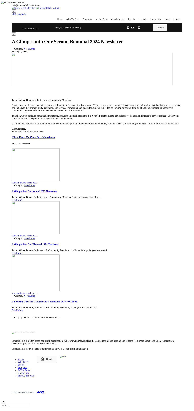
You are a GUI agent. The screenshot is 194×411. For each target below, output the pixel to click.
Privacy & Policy (26, 375)
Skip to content (19, 14)
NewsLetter (29, 49)
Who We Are (72, 19)
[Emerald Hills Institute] (36, 8)
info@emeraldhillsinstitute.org (68, 27)
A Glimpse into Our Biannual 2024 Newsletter (35, 244)
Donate (167, 19)
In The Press (101, 19)
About (21, 359)
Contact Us (155, 19)
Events (131, 19)
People (21, 364)
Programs (87, 19)
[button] (160, 27)
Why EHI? (23, 362)
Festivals (143, 19)
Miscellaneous (117, 19)
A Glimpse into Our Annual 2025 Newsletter (34, 191)
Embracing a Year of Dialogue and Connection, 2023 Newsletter (44, 301)
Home (60, 19)
